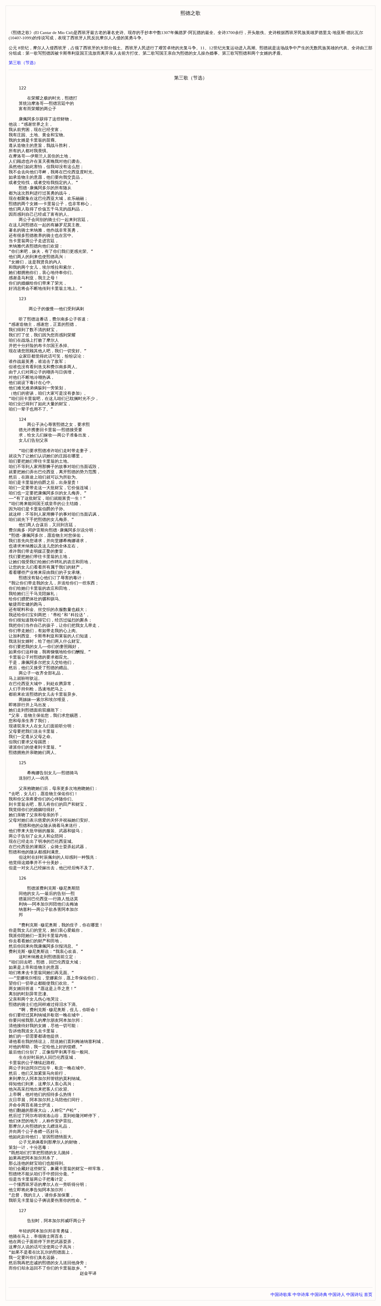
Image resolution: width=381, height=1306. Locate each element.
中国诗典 (318, 1294)
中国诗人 (336, 1294)
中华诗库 (301, 1294)
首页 (368, 1294)
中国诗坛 (354, 1294)
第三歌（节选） (23, 62)
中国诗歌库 (281, 1294)
